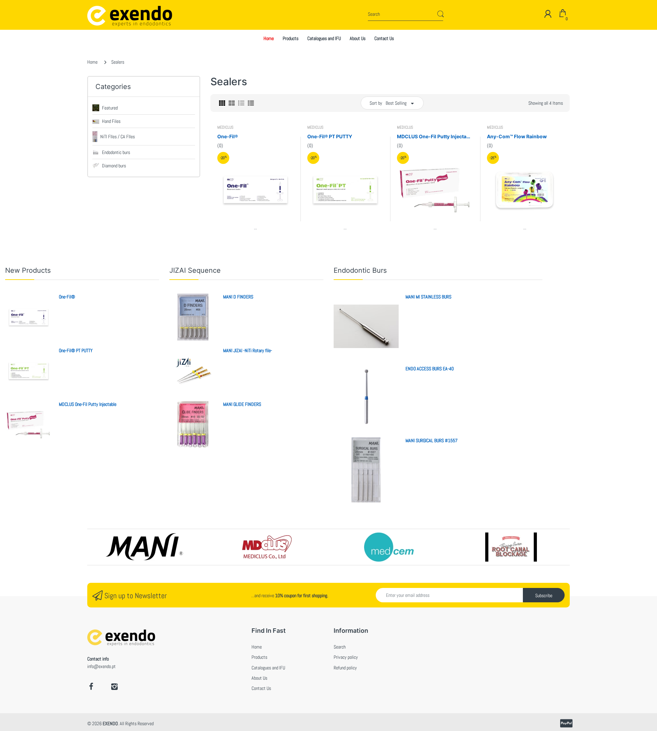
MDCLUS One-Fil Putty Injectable (435, 136)
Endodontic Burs (360, 270)
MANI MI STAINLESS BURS (428, 297)
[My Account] (548, 14)
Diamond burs (114, 166)
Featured (110, 108)
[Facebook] (91, 686)
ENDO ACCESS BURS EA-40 (429, 369)
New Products (28, 270)
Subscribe (543, 595)
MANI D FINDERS (238, 297)
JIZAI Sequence (195, 270)
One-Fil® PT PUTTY (329, 136)
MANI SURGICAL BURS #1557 (431, 440)
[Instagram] (114, 686)
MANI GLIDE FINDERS (242, 404)
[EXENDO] (113, 15)
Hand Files (111, 121)
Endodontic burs (116, 152)
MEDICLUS (225, 127)
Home (92, 62)
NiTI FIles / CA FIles (117, 136)
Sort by (376, 103)
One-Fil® (227, 136)
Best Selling (396, 103)
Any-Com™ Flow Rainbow (517, 136)
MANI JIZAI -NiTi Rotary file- (247, 350)
